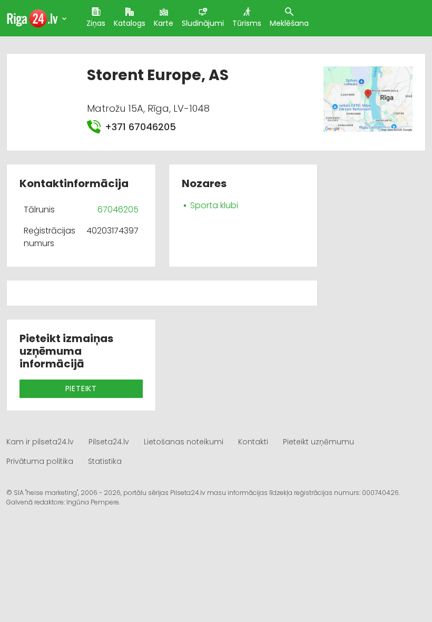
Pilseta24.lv (109, 441)
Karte (163, 23)
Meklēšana (289, 23)
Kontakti (253, 441)
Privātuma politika (39, 461)
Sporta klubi (214, 205)
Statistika (105, 461)
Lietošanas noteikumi (183, 441)
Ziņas (95, 23)
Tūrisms (246, 23)
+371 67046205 (140, 126)
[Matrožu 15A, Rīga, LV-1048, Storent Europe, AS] (367, 98)
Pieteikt (81, 388)
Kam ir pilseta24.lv (40, 441)
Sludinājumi (203, 23)
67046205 (118, 209)
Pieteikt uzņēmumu (318, 441)
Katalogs (129, 23)
